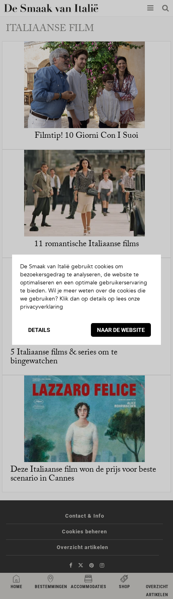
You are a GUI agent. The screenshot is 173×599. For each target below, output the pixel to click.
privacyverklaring (41, 307)
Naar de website (121, 330)
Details (39, 330)
